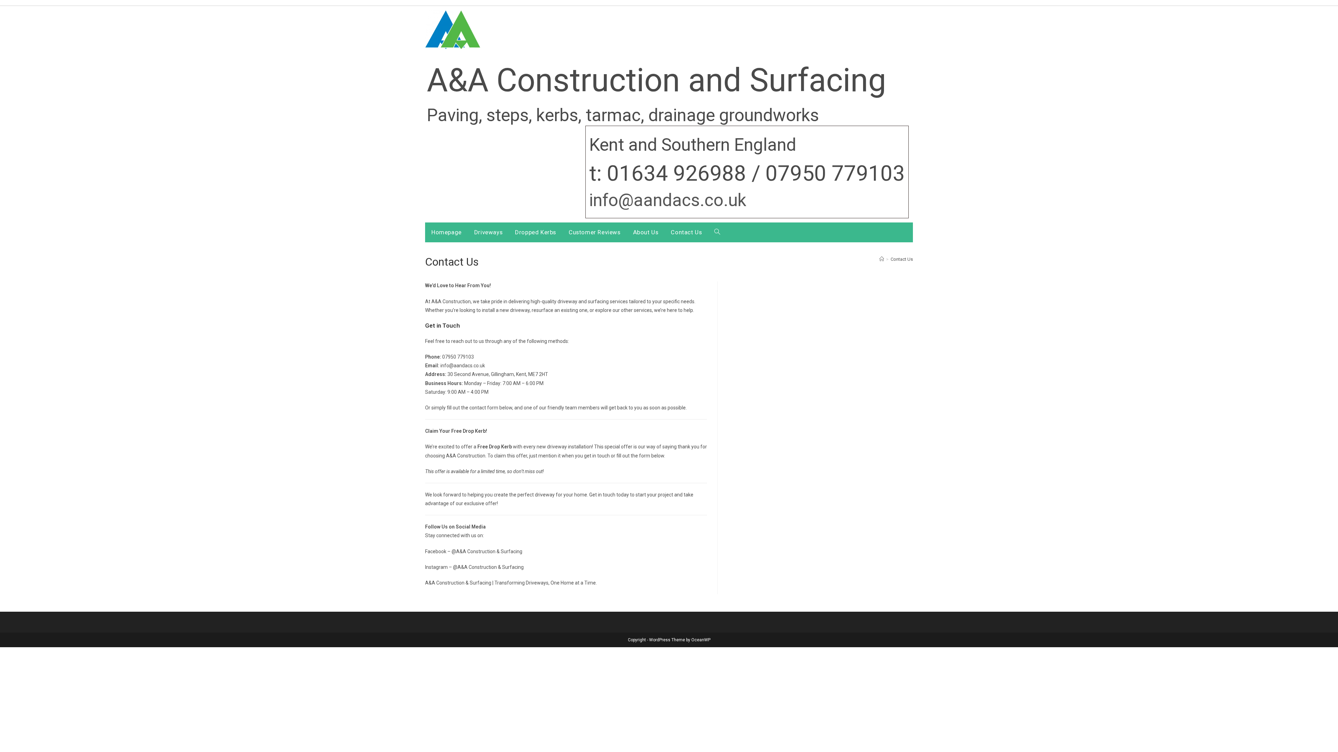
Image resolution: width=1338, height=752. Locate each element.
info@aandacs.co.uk (667, 200)
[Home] (881, 259)
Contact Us (902, 259)
